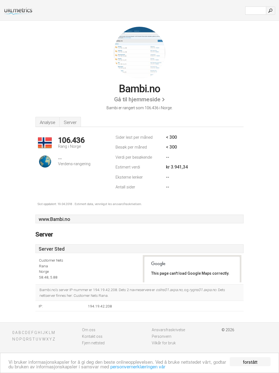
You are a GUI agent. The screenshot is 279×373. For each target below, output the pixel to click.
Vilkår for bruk (164, 343)
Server (70, 122)
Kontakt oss (92, 336)
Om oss (88, 330)
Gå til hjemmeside (137, 99)
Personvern (161, 336)
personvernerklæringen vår (137, 366)
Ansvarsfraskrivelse (168, 330)
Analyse (47, 122)
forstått (250, 361)
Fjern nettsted (93, 343)
